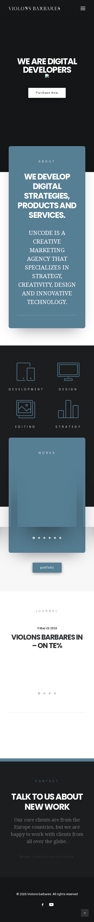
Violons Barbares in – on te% (46, 641)
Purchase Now (47, 93)
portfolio (47, 567)
